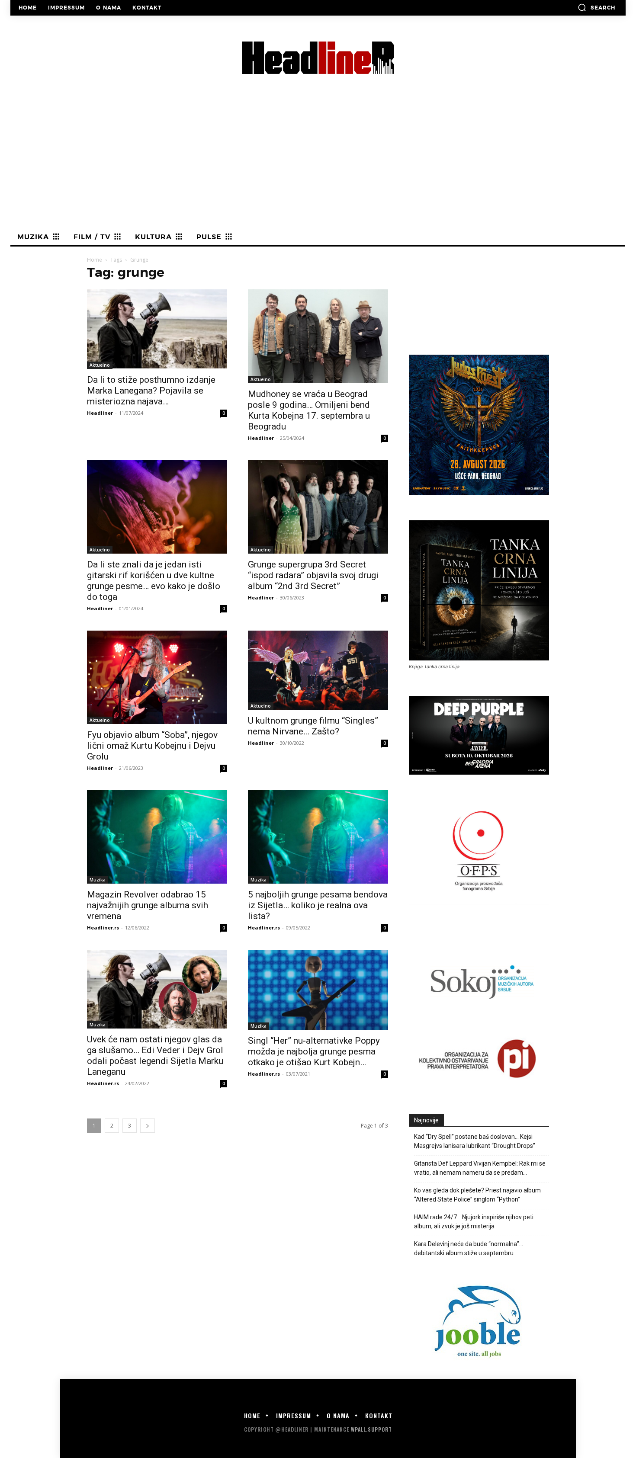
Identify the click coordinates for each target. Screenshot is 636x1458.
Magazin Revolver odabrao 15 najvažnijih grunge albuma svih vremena (147, 905)
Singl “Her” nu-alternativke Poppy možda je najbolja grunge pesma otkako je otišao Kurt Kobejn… (314, 1051)
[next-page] (147, 1125)
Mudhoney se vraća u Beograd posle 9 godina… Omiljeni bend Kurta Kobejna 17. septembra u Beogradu (309, 410)
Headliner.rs (103, 927)
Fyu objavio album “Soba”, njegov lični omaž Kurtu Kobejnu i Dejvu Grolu (152, 746)
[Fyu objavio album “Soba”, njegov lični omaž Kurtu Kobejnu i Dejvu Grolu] (157, 677)
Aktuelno (100, 365)
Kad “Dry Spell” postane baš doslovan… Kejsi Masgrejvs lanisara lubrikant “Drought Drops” (474, 1141)
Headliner (100, 413)
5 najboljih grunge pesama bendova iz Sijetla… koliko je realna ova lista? (318, 905)
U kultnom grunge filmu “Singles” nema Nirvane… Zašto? (313, 726)
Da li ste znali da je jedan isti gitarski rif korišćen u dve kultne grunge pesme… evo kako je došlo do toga (153, 580)
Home (94, 259)
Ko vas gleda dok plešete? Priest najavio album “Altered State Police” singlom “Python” (477, 1195)
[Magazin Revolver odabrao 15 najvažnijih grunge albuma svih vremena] (157, 837)
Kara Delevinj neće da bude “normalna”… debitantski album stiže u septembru (468, 1248)
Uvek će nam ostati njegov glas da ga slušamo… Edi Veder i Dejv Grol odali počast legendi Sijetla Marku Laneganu (155, 1055)
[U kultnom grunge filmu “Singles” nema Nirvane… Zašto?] (318, 670)
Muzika (98, 880)
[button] (596, 7)
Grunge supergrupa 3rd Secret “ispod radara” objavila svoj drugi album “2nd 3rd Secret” (313, 575)
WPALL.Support (371, 1429)
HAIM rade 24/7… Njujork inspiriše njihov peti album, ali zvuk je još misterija (473, 1222)
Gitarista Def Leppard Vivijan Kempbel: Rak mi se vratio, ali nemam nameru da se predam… (480, 1168)
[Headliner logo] (318, 58)
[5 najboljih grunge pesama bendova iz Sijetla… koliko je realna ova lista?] (318, 837)
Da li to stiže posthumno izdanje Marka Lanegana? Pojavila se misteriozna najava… (151, 391)
